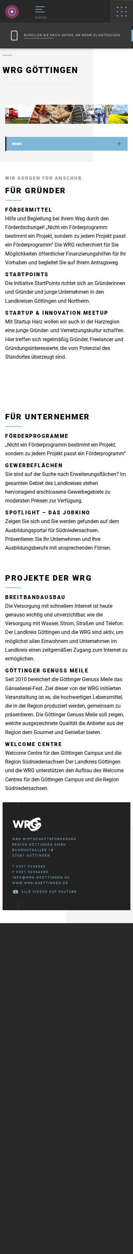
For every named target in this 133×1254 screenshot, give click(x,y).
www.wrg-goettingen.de (40, 883)
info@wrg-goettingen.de (41, 877)
